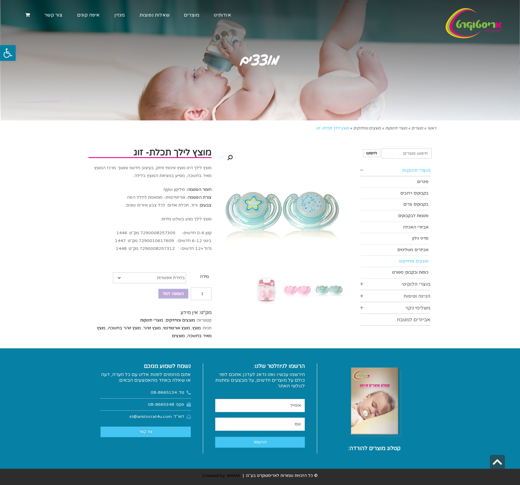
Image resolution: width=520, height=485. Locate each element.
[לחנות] (27, 15)
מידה (204, 276)
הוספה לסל (173, 293)
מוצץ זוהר (152, 328)
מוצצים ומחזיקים (180, 320)
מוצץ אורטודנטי (176, 328)
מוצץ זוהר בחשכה (124, 328)
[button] (8, 53)
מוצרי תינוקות (151, 320)
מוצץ (196, 328)
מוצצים (178, 335)
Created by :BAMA (221, 475)
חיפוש (371, 153)
